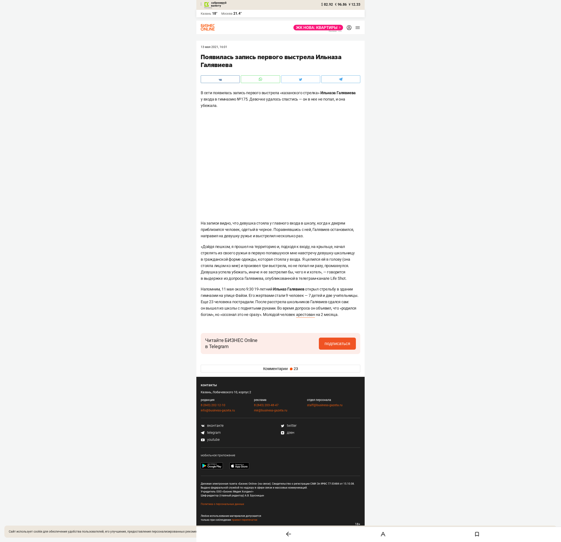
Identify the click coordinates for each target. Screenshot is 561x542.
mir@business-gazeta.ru (270, 410)
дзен (290, 432)
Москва (227, 13)
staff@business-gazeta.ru (325, 405)
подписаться (337, 343)
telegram (213, 432)
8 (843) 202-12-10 (213, 405)
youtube (213, 439)
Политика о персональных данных (222, 504)
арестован (305, 314)
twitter (291, 425)
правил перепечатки (244, 519)
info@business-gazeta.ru (218, 410)
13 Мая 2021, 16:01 (214, 47)
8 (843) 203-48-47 (266, 405)
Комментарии (280, 369)
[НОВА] (317, 27)
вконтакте (215, 425)
